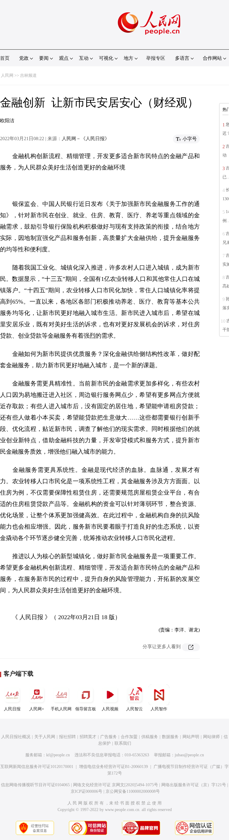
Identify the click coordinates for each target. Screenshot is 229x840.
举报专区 (155, 58)
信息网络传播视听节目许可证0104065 (35, 785)
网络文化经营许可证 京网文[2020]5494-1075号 (115, 785)
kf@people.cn (58, 755)
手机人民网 (61, 709)
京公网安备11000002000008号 (133, 791)
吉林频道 (28, 75)
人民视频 (110, 709)
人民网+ (36, 709)
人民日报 (12, 709)
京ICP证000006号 (86, 791)
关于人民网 (44, 737)
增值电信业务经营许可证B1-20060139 (113, 766)
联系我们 (122, 743)
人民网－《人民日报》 (85, 138)
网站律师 (211, 737)
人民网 (7, 75)
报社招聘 (67, 737)
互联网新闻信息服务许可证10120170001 (36, 766)
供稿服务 (149, 737)
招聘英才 (88, 737)
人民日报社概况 (15, 737)
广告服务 (108, 737)
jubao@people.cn (189, 755)
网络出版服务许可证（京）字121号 (193, 785)
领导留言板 (85, 709)
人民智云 (134, 709)
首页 (5, 58)
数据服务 (170, 737)
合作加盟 (129, 737)
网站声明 (190, 737)
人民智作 (159, 709)
